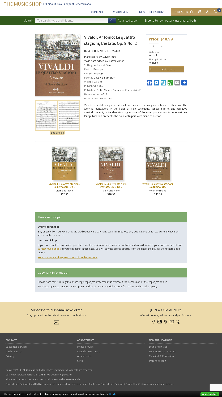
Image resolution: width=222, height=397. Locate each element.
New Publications (160, 340)
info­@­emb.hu (64, 374)
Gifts (80, 360)
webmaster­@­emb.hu (70, 379)
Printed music (85, 346)
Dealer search (14, 351)
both (193, 20)
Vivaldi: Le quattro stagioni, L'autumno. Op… (157, 185)
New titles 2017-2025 (162, 351)
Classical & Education (161, 356)
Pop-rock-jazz (157, 360)
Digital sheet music (88, 351)
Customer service (16, 346)
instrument (181, 20)
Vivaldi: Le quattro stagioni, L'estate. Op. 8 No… (111, 185)
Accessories (84, 356)
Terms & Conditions (27, 379)
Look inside (57, 132)
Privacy (10, 356)
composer (166, 20)
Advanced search (128, 20)
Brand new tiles (158, 346)
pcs (161, 46)
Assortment (85, 340)
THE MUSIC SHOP (23, 4)
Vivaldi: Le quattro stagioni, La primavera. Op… (64, 185)
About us (10, 379)
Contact (11, 340)
